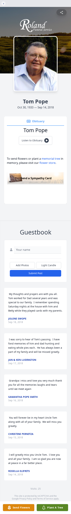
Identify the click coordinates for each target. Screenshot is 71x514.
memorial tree (51, 159)
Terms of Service (45, 498)
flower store (47, 163)
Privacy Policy (25, 498)
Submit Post (35, 273)
